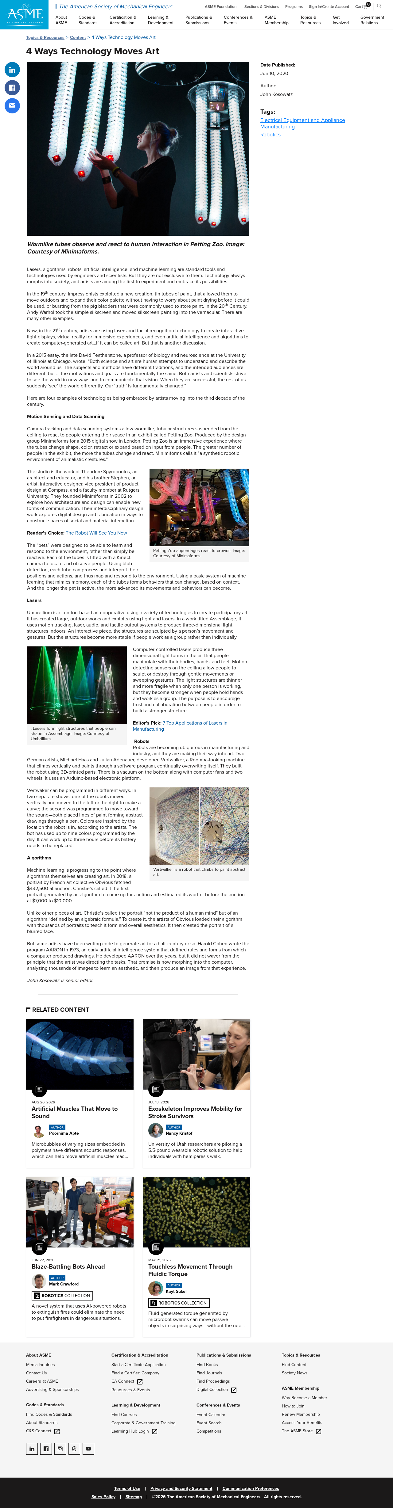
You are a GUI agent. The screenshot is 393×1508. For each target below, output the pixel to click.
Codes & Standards (45, 1404)
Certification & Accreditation (139, 1355)
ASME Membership (300, 1388)
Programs (294, 6)
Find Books (207, 1364)
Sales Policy (103, 1497)
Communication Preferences (251, 1489)
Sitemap (134, 1497)
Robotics (270, 134)
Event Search (209, 1423)
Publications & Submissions (223, 1355)
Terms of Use (127, 1489)
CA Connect (122, 1381)
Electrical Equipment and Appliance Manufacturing (302, 123)
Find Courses (124, 1414)
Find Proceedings (213, 1381)
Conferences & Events (218, 1405)
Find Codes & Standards (49, 1414)
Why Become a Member (304, 1397)
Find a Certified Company (135, 1373)
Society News (295, 1373)
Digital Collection (212, 1389)
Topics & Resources (45, 37)
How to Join (293, 1406)
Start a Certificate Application (138, 1364)
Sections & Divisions (261, 6)
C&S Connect (38, 1431)
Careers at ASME (42, 1381)
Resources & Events (130, 1389)
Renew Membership (301, 1414)
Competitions (208, 1431)
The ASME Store (297, 1431)
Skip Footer (12, 1345)
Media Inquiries (40, 1364)
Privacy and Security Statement (181, 1489)
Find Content (294, 1364)
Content (78, 37)
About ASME (38, 1355)
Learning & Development (135, 1405)
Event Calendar (210, 1414)
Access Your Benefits (302, 1422)
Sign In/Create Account (329, 6)
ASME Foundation (220, 6)
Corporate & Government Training (143, 1423)
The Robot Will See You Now (96, 533)
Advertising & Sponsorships (52, 1389)
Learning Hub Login (130, 1431)
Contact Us (36, 1373)
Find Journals (209, 1373)
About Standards (42, 1422)
